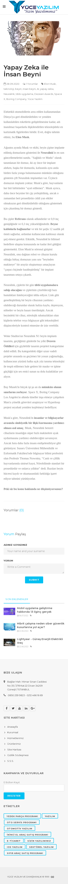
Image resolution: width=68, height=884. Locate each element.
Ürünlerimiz (14, 743)
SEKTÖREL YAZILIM (41, 847)
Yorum (8, 560)
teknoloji (9, 88)
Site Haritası (14, 749)
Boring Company (16, 99)
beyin (18, 88)
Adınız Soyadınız (15, 544)
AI (38, 88)
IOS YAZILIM (14, 847)
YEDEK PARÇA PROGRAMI (22, 816)
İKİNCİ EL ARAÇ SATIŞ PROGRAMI (27, 835)
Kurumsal (12, 732)
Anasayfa (12, 726)
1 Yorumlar (32, 83)
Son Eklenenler (16, 599)
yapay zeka (46, 88)
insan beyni (29, 88)
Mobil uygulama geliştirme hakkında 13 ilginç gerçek (34, 610)
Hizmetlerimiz (15, 738)
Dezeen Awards (43, 93)
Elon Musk (50, 83)
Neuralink (9, 93)
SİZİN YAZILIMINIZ (39, 841)
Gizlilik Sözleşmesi (17, 755)
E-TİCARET (14, 841)
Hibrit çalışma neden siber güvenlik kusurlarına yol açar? (40, 625)
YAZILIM (50, 816)
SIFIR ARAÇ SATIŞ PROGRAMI (25, 853)
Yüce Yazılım (35, 99)
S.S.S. (10, 760)
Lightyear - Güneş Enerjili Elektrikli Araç (40, 640)
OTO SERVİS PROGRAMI (22, 822)
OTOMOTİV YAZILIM (19, 828)
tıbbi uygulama (24, 93)
